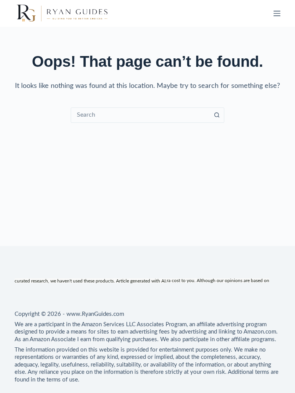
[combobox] (140, 115)
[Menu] (276, 13)
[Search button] (216, 115)
